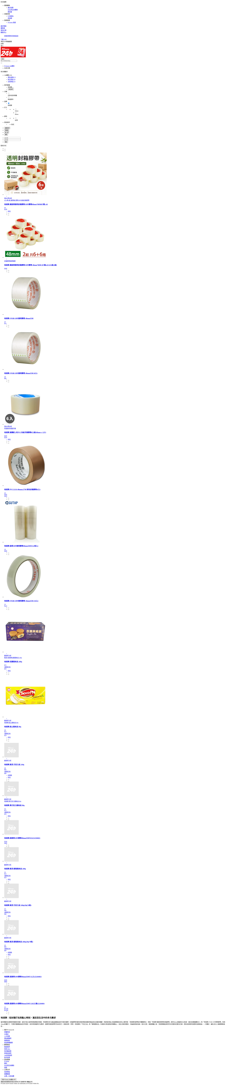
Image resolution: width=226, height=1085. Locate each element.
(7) (12, 77)
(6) (11, 79)
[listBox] (113, 145)
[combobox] (113, 61)
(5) (11, 81)
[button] (113, 12)
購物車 (3, 28)
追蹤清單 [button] (7, 36)
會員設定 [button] (15, 36)
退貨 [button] (11, 36)
